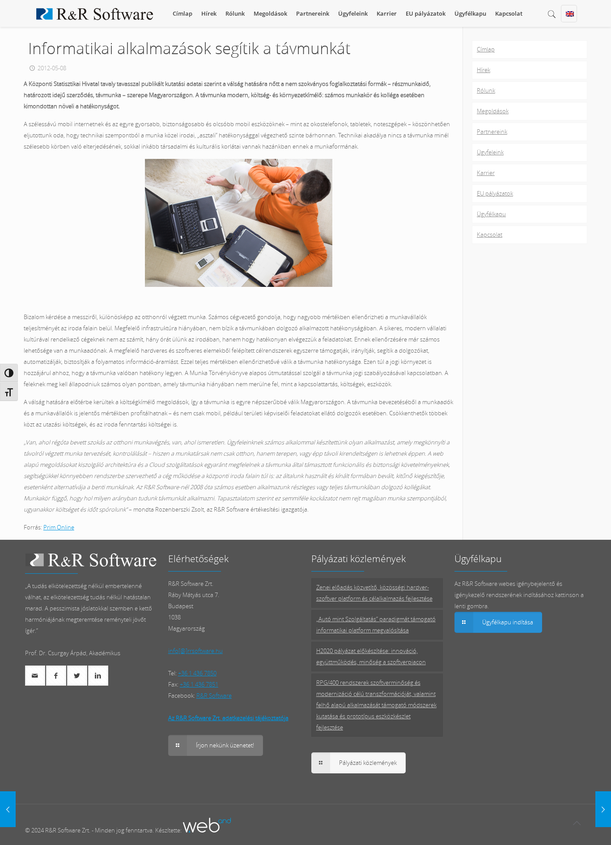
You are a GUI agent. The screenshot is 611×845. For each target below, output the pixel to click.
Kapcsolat (489, 234)
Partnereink (492, 132)
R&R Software (214, 695)
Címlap (486, 49)
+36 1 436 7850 (197, 673)
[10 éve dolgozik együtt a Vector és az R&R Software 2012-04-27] (8, 809)
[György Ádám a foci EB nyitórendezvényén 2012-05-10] (603, 809)
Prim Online (58, 527)
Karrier (486, 173)
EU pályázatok (495, 193)
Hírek (483, 70)
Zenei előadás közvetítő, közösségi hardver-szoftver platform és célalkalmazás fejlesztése (374, 592)
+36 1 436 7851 (199, 684)
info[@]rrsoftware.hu (195, 651)
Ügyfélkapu (491, 214)
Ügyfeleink (490, 152)
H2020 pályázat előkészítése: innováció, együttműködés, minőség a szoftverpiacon (371, 656)
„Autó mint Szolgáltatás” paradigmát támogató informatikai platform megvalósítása (376, 624)
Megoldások (493, 111)
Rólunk (486, 90)
